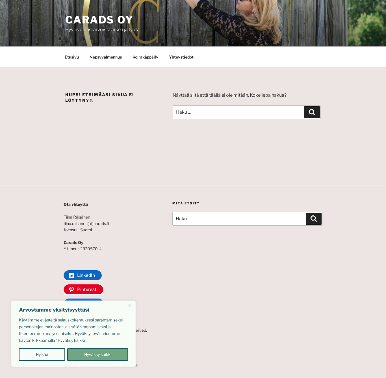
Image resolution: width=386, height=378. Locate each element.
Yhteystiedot (181, 57)
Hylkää (42, 354)
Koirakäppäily (145, 57)
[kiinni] (129, 305)
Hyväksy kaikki (97, 354)
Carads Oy (99, 20)
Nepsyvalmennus (106, 57)
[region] (73, 334)
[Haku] (312, 112)
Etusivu (72, 57)
